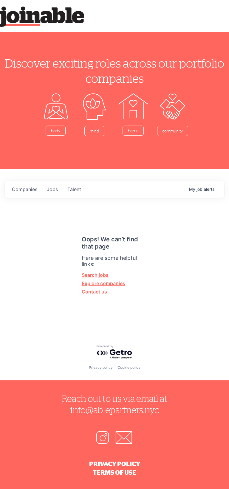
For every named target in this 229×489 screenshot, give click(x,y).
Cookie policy (128, 367)
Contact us (94, 292)
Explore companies (103, 283)
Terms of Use (114, 472)
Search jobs (95, 275)
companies (24, 189)
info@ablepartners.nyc (114, 409)
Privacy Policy (114, 463)
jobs (52, 189)
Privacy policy (101, 367)
